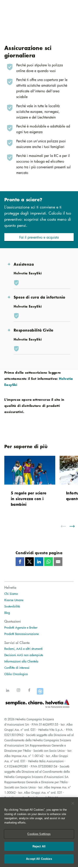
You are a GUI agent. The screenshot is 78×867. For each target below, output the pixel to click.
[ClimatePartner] (40, 693)
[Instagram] (18, 693)
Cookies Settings (38, 834)
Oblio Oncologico (16, 674)
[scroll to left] (66, 526)
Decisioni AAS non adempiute (23, 655)
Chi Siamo (11, 593)
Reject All (39, 846)
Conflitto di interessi (16, 667)
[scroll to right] (75, 526)
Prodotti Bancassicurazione (21, 633)
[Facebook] (29, 693)
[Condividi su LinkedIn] (39, 561)
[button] (39, 237)
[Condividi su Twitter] (29, 561)
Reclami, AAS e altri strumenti (23, 648)
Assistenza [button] (24, 264)
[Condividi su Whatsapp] (48, 561)
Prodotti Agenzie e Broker (20, 627)
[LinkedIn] (7, 693)
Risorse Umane (13, 600)
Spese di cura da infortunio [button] (39, 297)
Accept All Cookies (39, 858)
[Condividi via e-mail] (58, 561)
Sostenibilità (12, 606)
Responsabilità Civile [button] (33, 330)
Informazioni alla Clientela (21, 661)
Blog (7, 612)
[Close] (73, 803)
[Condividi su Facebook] (20, 561)
